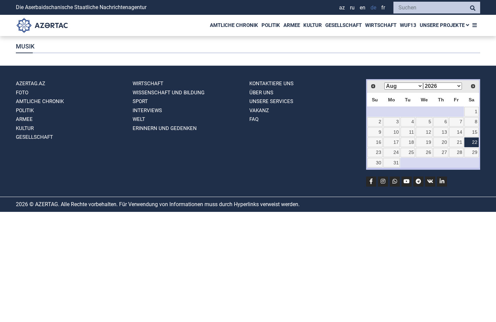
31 (396, 162)
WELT (139, 119)
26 (428, 152)
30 (378, 162)
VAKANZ (259, 110)
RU (352, 7)
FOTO (22, 93)
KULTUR (312, 25)
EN (362, 7)
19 (428, 142)
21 (459, 142)
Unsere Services (271, 101)
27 (444, 152)
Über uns (261, 93)
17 (396, 142)
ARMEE (291, 25)
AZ (342, 7)
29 (474, 152)
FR (383, 7)
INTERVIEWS (147, 110)
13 (444, 132)
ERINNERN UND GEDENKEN (165, 128)
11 (411, 132)
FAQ (253, 119)
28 (459, 152)
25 (411, 152)
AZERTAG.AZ (30, 83)
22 (474, 142)
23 (378, 152)
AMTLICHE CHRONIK (234, 25)
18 (411, 142)
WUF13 (408, 25)
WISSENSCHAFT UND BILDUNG (168, 93)
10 (396, 132)
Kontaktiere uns (271, 83)
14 (459, 132)
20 (444, 142)
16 (378, 142)
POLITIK (270, 25)
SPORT (140, 101)
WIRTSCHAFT (380, 25)
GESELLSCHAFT (343, 25)
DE (373, 7)
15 (474, 132)
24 (396, 152)
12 (428, 132)
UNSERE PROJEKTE (443, 25)
